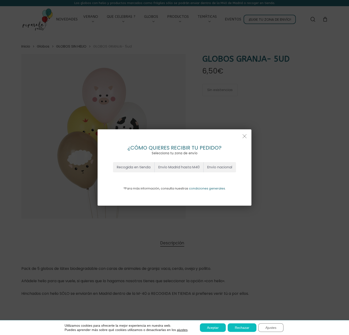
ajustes (182, 330)
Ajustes (270, 328)
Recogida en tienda (134, 167)
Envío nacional (219, 167)
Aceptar (213, 328)
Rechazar (242, 328)
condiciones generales (207, 188)
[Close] (244, 136)
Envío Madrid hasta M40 (179, 167)
